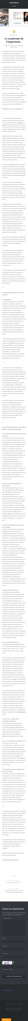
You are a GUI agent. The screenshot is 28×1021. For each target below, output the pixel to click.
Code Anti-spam (7, 969)
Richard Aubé (22, 712)
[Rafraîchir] (13, 962)
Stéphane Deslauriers (16, 45)
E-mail (4, 946)
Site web (5, 953)
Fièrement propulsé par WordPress (13, 1008)
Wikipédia (8, 299)
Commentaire (7, 918)
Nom (4, 938)
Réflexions (14, 35)
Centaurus (14, 2)
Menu (14, 6)
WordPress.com (18, 1009)
